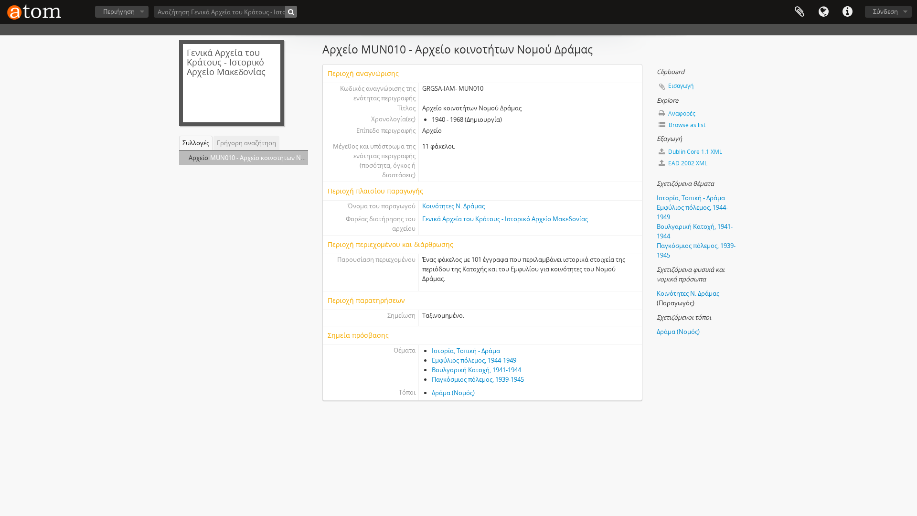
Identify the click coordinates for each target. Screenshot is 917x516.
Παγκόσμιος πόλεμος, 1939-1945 (478, 379)
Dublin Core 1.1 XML (694, 152)
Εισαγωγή (680, 86)
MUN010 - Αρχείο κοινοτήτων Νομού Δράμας (274, 157)
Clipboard (799, 12)
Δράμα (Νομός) (453, 392)
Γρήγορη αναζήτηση (246, 143)
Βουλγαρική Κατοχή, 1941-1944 (476, 370)
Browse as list (686, 125)
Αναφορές (681, 113)
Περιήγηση (119, 11)
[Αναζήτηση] (291, 12)
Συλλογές (195, 143)
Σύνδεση (885, 11)
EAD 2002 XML (687, 163)
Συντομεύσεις (847, 12)
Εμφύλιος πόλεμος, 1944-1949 (474, 360)
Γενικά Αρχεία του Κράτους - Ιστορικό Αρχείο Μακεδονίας (505, 219)
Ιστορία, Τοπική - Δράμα (466, 350)
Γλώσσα (823, 12)
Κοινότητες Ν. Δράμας (453, 206)
